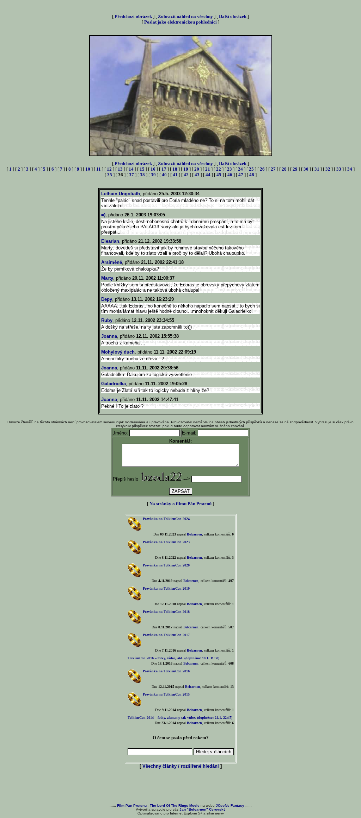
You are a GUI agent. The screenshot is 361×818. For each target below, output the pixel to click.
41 (175, 174)
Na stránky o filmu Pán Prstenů (180, 503)
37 (131, 174)
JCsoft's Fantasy (230, 805)
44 (208, 174)
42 (186, 174)
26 (262, 169)
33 (338, 169)
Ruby (106, 320)
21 (207, 169)
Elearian (110, 241)
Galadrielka (113, 383)
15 (142, 169)
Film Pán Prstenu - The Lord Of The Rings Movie (158, 805)
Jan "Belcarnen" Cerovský (202, 809)
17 (163, 169)
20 (196, 169)
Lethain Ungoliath (120, 193)
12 (109, 169)
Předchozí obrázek (133, 16)
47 (240, 174)
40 (164, 174)
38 (142, 174)
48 (251, 174)
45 (218, 174)
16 (153, 169)
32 (327, 169)
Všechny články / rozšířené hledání (180, 766)
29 (295, 169)
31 (316, 169)
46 (229, 174)
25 (251, 169)
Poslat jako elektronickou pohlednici (180, 22)
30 (306, 169)
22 (218, 169)
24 (240, 169)
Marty (107, 278)
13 (120, 169)
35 (109, 174)
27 (273, 169)
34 (349, 169)
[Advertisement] (180, 786)
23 (229, 169)
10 (87, 169)
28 (284, 169)
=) (103, 214)
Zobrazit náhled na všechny (185, 16)
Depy (106, 299)
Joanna (109, 336)
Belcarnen (194, 534)
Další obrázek (232, 16)
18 (174, 169)
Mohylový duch (118, 352)
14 (131, 169)
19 (185, 169)
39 (153, 174)
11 (98, 169)
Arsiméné (111, 262)
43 (197, 174)
